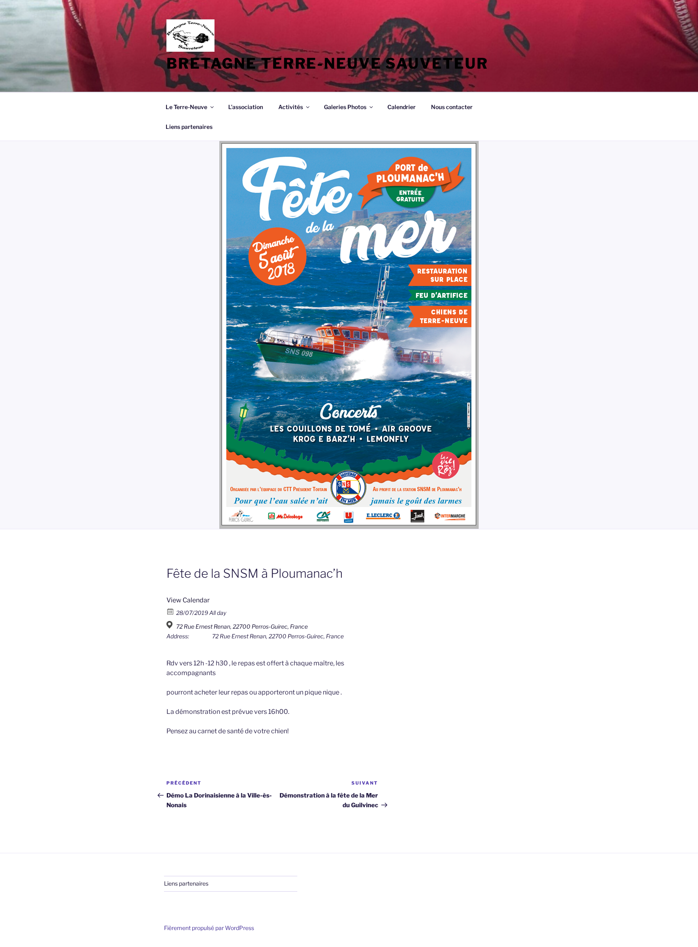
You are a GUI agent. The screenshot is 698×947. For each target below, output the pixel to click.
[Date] (170, 611)
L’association (245, 106)
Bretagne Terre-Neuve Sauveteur (327, 63)
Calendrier (401, 106)
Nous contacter (452, 106)
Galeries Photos (345, 106)
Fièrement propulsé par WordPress (209, 927)
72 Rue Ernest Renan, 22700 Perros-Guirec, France (242, 626)
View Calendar (188, 600)
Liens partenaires (189, 126)
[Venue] (170, 625)
